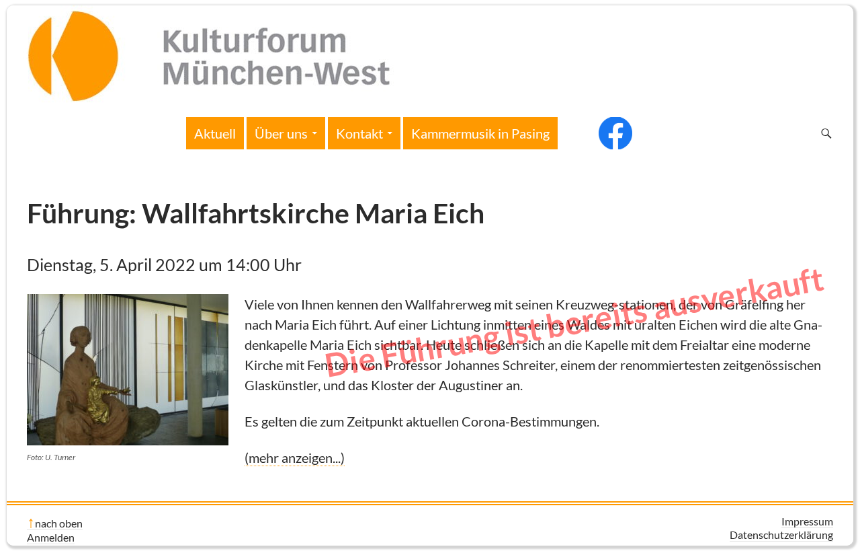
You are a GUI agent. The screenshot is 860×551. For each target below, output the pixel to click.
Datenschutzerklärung (781, 534)
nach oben (59, 523)
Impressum (807, 521)
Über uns (281, 133)
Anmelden (51, 537)
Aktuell (215, 133)
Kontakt (359, 133)
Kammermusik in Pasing (480, 133)
